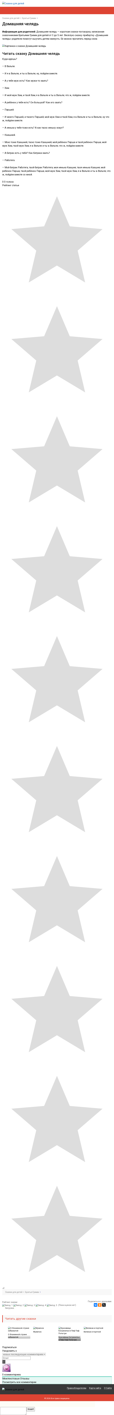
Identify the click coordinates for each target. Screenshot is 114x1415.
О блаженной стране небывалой (17, 1335)
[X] (104, 1305)
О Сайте (108, 1388)
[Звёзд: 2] (18, 1305)
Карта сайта (95, 1388)
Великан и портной (92, 1332)
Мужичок (37, 1332)
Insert (31, 1409)
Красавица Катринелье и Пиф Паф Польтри (69, 1338)
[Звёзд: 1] (7, 1305)
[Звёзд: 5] (52, 1305)
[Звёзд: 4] (41, 1305)
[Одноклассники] (100, 1305)
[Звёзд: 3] (30, 1305)
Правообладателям (76, 1388)
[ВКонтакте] (95, 1305)
